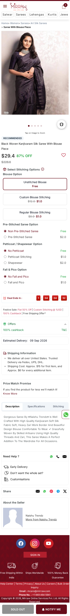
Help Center (6, 583)
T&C (64, 329)
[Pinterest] (51, 491)
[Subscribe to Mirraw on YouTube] (48, 543)
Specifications (36, 406)
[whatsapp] (44, 491)
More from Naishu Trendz (41, 519)
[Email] (64, 456)
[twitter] (65, 491)
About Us (40, 583)
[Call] (57, 456)
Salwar (7, 14)
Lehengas (37, 14)
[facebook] (58, 491)
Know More (10, 393)
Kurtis (52, 14)
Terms (18, 583)
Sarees (21, 14)
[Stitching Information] (42, 169)
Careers (51, 583)
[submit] (63, 154)
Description (12, 406)
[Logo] (18, 7)
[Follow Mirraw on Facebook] (21, 543)
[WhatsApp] (51, 456)
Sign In (35, 554)
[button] (29, 126)
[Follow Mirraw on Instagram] (35, 543)
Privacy (28, 583)
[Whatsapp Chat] (65, 414)
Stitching (58, 406)
